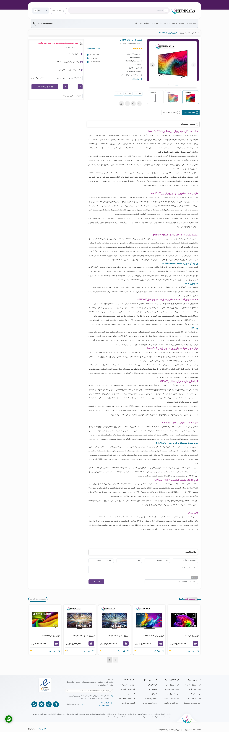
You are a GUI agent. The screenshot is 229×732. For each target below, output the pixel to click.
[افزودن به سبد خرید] (195, 643)
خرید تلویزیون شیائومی (171, 689)
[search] (166, 10)
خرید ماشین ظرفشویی (150, 703)
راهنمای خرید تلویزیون (128, 703)
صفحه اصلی (191, 23)
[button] (173, 64)
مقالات (146, 23)
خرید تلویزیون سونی (172, 684)
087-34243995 (95, 62)
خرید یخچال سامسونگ (193, 694)
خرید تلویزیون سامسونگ (193, 684)
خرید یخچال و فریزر (151, 698)
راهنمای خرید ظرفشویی (127, 689)
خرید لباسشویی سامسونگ (192, 703)
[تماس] (8, 719)
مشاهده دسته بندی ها (38, 599)
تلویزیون (182, 33)
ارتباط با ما (138, 23)
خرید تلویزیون (152, 689)
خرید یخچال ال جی (173, 694)
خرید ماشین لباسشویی (171, 703)
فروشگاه (191, 33)
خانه (198, 33)
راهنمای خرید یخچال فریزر (127, 698)
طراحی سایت (42, 729)
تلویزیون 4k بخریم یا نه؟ (127, 684)
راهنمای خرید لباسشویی (127, 694)
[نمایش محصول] (193, 651)
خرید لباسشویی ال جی (194, 698)
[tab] (191, 112)
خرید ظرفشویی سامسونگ (170, 698)
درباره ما (155, 23)
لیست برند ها (165, 23)
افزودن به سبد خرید (43, 86)
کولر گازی (154, 694)
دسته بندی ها (177, 23)
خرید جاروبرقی (152, 684)
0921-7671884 (94, 58)
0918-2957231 (94, 55)
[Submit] (67, 690)
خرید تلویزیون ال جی (194, 689)
